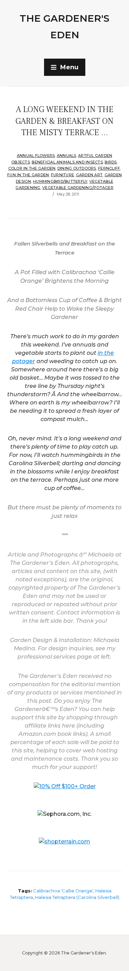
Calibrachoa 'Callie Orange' (63, 890)
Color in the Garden (32, 168)
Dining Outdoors (76, 168)
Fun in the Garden (28, 174)
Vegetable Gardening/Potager (78, 187)
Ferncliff (109, 168)
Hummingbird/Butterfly (60, 181)
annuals (66, 155)
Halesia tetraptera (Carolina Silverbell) (77, 897)
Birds (111, 162)
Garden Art (89, 174)
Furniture (62, 174)
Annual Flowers (36, 155)
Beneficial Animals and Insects (67, 162)
